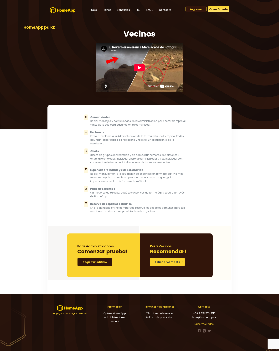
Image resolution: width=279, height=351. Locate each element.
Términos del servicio (159, 313)
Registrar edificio (95, 262)
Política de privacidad (159, 317)
